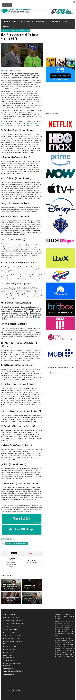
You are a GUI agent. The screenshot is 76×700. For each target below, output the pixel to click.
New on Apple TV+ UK (10, 649)
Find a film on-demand (10, 629)
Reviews (4, 22)
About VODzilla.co (9, 614)
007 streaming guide (9, 660)
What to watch (25, 22)
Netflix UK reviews (9, 632)
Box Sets (8, 543)
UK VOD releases (8, 674)
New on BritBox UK (9, 652)
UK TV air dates (8, 668)
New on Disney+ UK (9, 646)
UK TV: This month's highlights (13, 671)
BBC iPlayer (6, 30)
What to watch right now (11, 617)
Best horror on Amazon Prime (13, 623)
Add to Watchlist (7, 539)
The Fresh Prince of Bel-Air (20, 543)
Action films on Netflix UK (11, 691)
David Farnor (5, 71)
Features (15, 30)
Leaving (65, 21)
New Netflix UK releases (11, 638)
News (13, 22)
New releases (39, 22)
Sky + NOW (25, 30)
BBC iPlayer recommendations (13, 620)
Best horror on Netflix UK (11, 626)
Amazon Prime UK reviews (12, 635)
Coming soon (52, 22)
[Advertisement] (60, 45)
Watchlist (6, 27)
